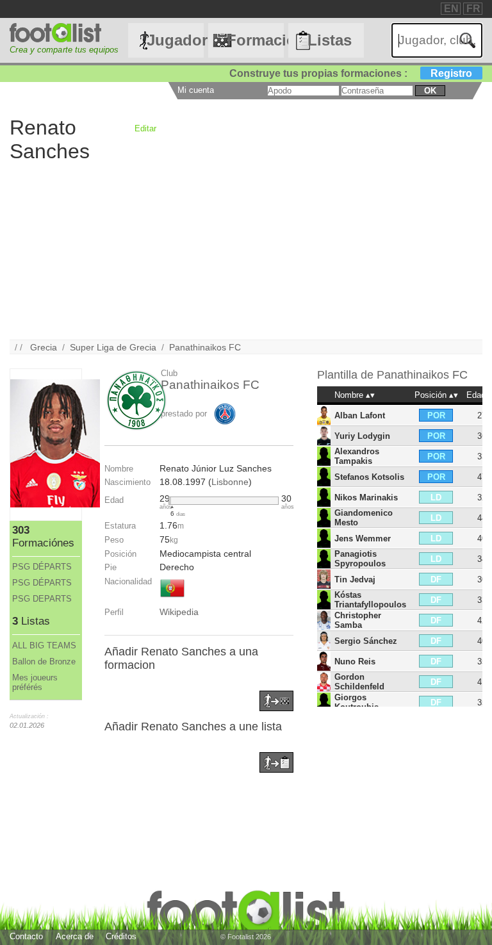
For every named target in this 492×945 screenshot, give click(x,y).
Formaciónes (255, 40)
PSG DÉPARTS (42, 566)
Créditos (121, 936)
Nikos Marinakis (366, 497)
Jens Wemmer (362, 538)
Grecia (43, 347)
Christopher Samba (357, 620)
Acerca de (75, 936)
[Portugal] (172, 598)
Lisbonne (230, 482)
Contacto (26, 936)
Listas (330, 40)
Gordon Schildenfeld (359, 681)
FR (473, 8)
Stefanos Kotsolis (369, 477)
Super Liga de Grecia (113, 347)
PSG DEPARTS (42, 599)
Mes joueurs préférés (35, 682)
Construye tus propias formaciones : (350, 73)
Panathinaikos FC (205, 347)
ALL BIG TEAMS (44, 645)
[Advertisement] (246, 250)
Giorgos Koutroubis (356, 702)
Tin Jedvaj (354, 579)
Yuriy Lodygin (362, 436)
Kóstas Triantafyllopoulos (370, 599)
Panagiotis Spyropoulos (360, 558)
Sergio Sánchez (365, 641)
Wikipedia (179, 612)
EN (451, 8)
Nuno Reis (354, 661)
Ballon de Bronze (44, 661)
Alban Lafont (359, 415)
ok (430, 90)
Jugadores (175, 40)
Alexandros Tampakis (356, 456)
